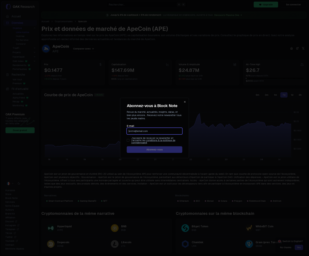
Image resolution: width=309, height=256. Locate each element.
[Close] (185, 102)
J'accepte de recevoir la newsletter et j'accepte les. (153, 140)
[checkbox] (128, 140)
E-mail (130, 126)
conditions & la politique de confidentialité (153, 141)
